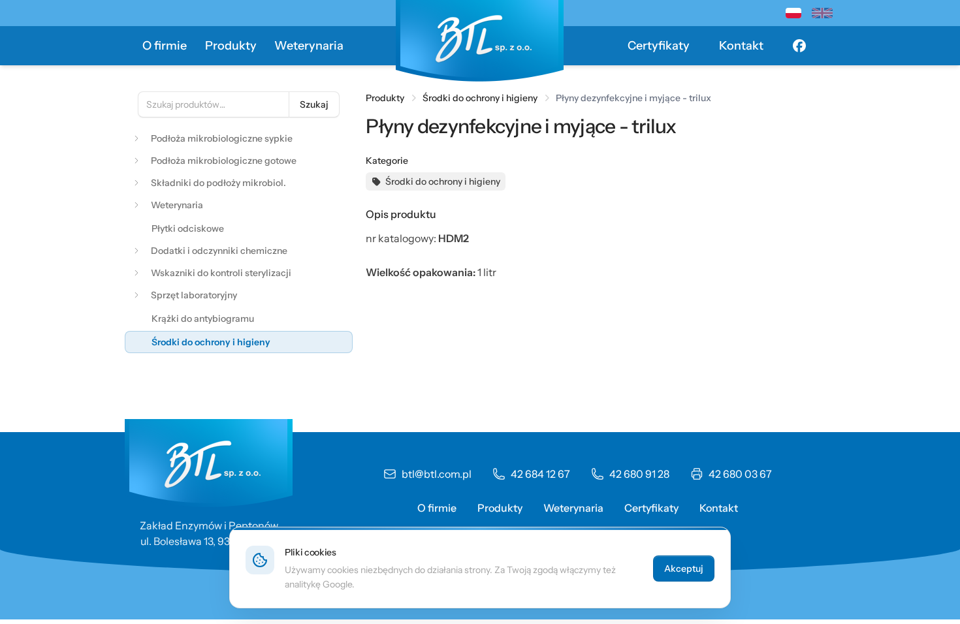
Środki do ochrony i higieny (480, 98)
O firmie (164, 46)
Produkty (231, 46)
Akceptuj (683, 568)
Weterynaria (309, 46)
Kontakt (741, 46)
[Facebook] (799, 45)
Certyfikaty (659, 46)
